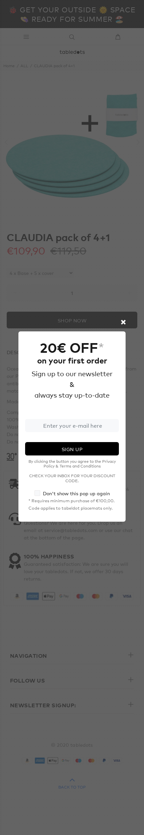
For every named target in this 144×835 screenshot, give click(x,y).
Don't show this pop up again (76, 493)
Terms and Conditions (80, 465)
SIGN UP (72, 449)
